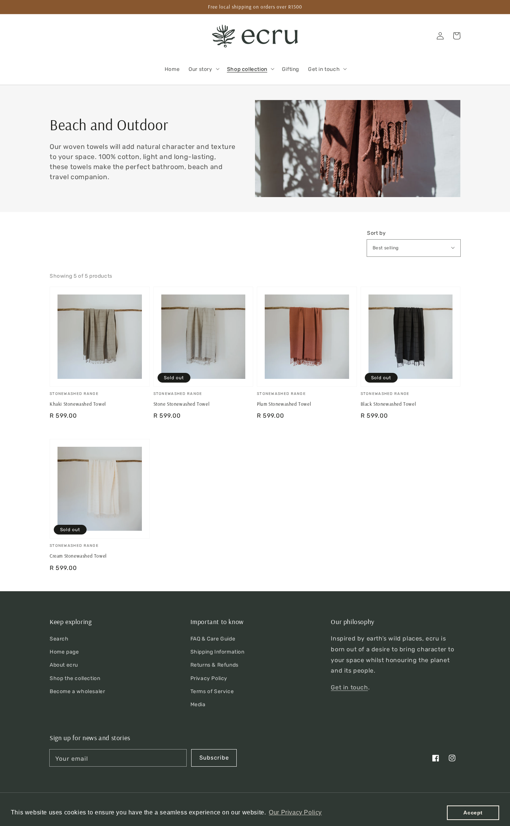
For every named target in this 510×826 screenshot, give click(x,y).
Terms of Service (212, 691)
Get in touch (349, 687)
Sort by (376, 233)
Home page (64, 652)
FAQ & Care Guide (213, 639)
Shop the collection (75, 678)
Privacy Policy (208, 678)
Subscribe (214, 757)
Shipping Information (217, 652)
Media (198, 704)
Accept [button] (473, 813)
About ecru (64, 665)
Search (59, 639)
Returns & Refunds (214, 665)
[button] (58, 36)
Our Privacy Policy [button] (295, 812)
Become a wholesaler (77, 691)
